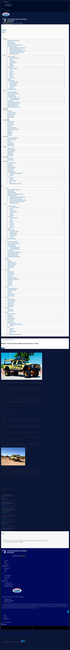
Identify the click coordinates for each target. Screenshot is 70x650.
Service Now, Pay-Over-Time (13, 129)
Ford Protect (9, 135)
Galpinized (9, 111)
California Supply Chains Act (15, 183)
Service (32, 627)
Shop (3, 558)
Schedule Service (10, 121)
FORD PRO (5, 108)
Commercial (11, 77)
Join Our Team (10, 170)
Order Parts (9, 132)
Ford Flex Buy (10, 152)
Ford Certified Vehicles (14, 99)
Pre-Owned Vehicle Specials (13, 93)
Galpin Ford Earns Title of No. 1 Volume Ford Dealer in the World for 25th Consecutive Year (8, 509)
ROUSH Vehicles (10, 115)
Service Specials (10, 42)
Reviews (11, 179)
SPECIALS (5, 38)
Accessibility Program (13, 53)
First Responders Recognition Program (17, 50)
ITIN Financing (10, 155)
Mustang (9, 79)
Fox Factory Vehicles (11, 112)
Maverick (11, 71)
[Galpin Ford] (6, 16)
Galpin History (10, 165)
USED (4, 90)
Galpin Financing (10, 148)
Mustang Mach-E (13, 62)
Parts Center (9, 130)
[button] (5, 2)
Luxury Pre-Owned (11, 95)
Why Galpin (9, 164)
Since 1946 (6, 17)
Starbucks (11, 174)
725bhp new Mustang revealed (7, 528)
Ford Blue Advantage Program (13, 107)
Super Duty (12, 74)
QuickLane (9, 126)
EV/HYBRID (5, 136)
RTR (8, 118)
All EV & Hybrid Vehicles (12, 138)
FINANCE (5, 146)
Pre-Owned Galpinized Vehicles (14, 102)
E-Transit (9, 141)
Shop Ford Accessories (12, 127)
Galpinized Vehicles (11, 43)
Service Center (10, 123)
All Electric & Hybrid (14, 82)
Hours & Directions (11, 162)
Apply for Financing (11, 149)
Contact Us (11, 177)
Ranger (11, 73)
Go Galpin (5, 161)
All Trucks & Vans (13, 68)
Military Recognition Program (15, 49)
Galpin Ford (4, 31)
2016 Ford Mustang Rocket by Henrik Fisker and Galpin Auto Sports (7, 496)
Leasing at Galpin (11, 151)
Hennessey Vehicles (11, 114)
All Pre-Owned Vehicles (12, 92)
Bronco (11, 59)
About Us (4, 573)
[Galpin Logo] (17, 592)
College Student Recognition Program (17, 47)
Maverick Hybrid (13, 85)
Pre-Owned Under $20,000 (13, 104)
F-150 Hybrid (10, 142)
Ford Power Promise (11, 139)
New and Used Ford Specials (13, 40)
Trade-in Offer (10, 101)
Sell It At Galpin (10, 159)
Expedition (11, 65)
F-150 (11, 70)
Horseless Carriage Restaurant (16, 173)
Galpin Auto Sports (11, 167)
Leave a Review (12, 180)
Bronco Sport (12, 61)
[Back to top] (68, 611)
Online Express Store (11, 89)
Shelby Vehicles (10, 117)
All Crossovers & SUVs (14, 58)
